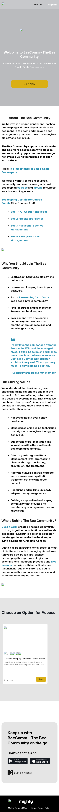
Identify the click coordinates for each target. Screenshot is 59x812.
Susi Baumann (21, 372)
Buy (41, 679)
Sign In (52, 4)
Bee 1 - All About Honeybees (29, 211)
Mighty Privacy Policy (40, 808)
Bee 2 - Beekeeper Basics (27, 218)
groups (37, 187)
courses (22, 187)
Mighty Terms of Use (17, 808)
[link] (25, 654)
